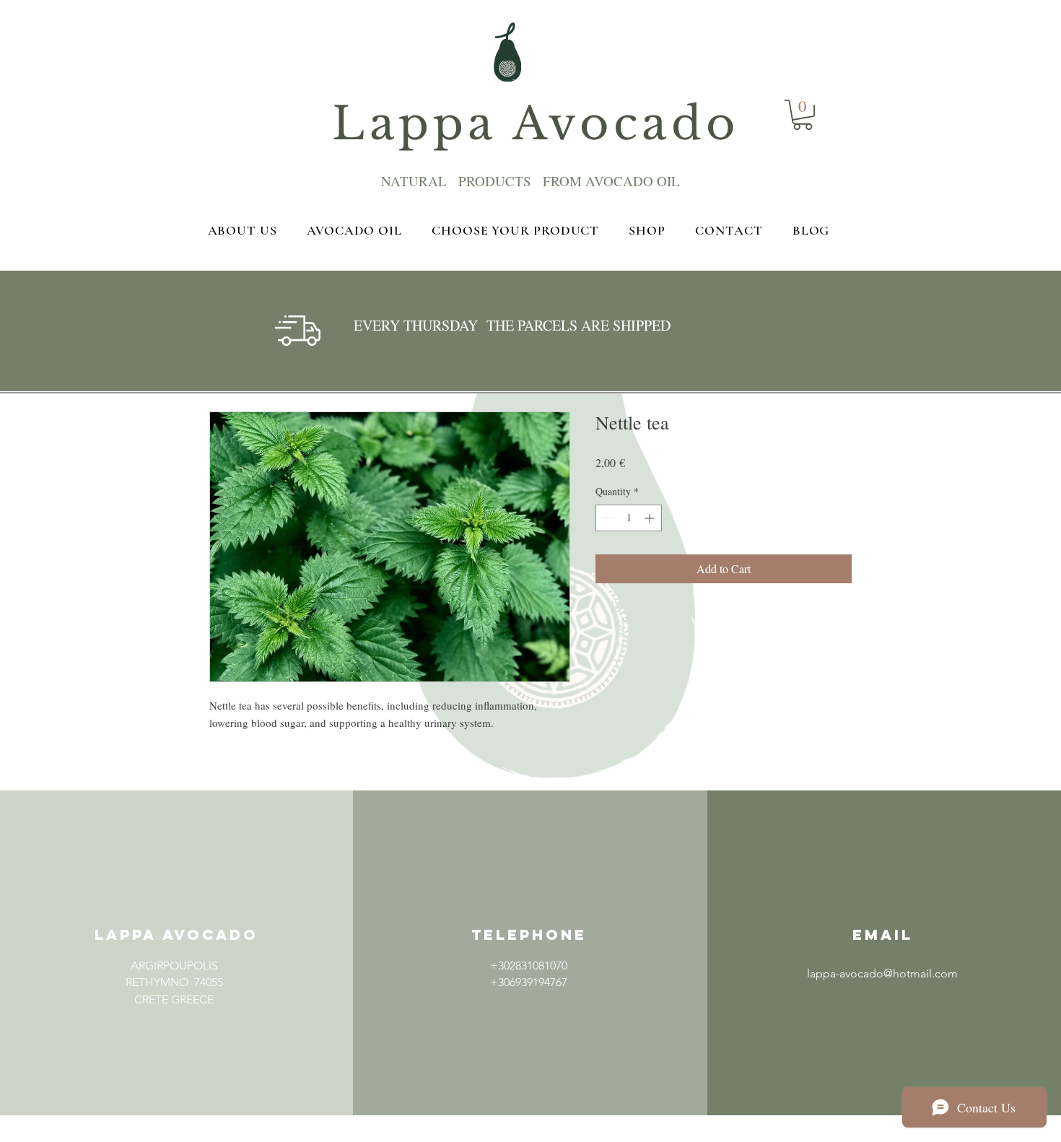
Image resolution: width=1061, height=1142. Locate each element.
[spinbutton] (629, 518)
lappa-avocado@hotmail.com (882, 973)
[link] (803, 115)
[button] (174, 1032)
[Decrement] (607, 518)
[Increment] (651, 518)
